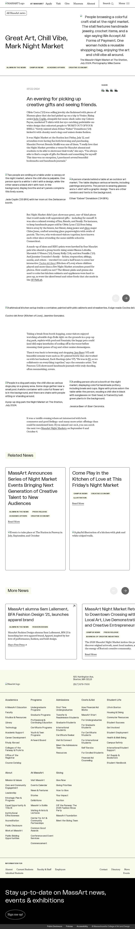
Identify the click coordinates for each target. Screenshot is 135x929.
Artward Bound (38, 740)
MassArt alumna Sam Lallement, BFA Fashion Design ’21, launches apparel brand (38, 614)
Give (67, 4)
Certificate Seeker (65, 735)
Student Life (114, 700)
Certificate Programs (41, 728)
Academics (11, 700)
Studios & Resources (15, 717)
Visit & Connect (64, 740)
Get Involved (113, 728)
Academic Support (14, 733)
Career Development (15, 738)
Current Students (24, 870)
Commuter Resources (118, 717)
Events (126, 873)
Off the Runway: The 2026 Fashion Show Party (66, 808)
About (8, 773)
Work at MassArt (14, 831)
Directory (115, 870)
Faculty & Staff (44, 870)
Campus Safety (115, 743)
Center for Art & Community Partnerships (39, 820)
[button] (125, 591)
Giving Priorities (64, 785)
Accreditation (12, 821)
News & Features (39, 790)
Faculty (9, 712)
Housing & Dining (115, 712)
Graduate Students (66, 723)
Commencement (39, 843)
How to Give (62, 790)
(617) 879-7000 (81, 684)
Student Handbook (116, 763)
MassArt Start (88, 715)
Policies (69, 926)
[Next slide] (126, 298)
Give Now (61, 780)
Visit (58, 4)
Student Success (115, 723)
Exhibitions (36, 800)
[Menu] (124, 3)
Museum (78, 4)
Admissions (62, 700)
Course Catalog (13, 763)
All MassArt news (16, 13)
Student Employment (117, 733)
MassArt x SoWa (39, 805)
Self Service (87, 748)
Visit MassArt (38, 780)
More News (18, 591)
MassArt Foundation (66, 816)
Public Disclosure (13, 826)
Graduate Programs (40, 715)
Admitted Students (14, 873)
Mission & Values (13, 780)
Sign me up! (15, 914)
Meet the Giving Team (67, 821)
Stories (34, 795)
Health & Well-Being (116, 738)
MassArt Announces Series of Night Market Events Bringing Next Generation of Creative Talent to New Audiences (32, 488)
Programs (36, 700)
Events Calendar (39, 785)
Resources (61, 753)
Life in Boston (114, 707)
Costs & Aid (88, 700)
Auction (60, 800)
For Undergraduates (91, 720)
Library (8, 723)
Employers (60, 870)
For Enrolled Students (92, 753)
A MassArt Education (16, 707)
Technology (11, 728)
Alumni (91, 4)
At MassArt (37, 773)
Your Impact (62, 795)
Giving (59, 773)
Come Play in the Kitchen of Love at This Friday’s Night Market (97, 479)
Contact (103, 870)
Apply (49, 4)
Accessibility (82, 926)
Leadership (10, 793)
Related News (20, 455)
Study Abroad (12, 743)
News (127, 870)
